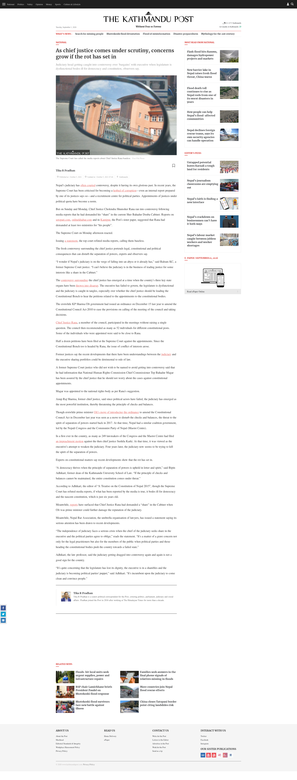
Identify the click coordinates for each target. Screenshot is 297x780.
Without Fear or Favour (148, 27)
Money (49, 4)
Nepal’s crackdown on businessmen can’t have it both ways (202, 220)
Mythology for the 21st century (218, 34)
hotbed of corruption (124, 190)
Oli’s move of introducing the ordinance (116, 412)
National (10, 4)
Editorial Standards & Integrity (68, 743)
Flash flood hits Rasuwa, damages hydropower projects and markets (202, 55)
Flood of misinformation (156, 34)
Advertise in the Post (160, 743)
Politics (20, 4)
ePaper (107, 739)
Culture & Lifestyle (72, 4)
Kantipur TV (230, 755)
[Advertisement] (116, 639)
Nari (219, 755)
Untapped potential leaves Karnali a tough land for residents (201, 166)
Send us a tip (157, 751)
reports (74, 504)
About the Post (61, 736)
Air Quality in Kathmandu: (230, 26)
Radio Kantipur (225, 755)
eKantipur (203, 755)
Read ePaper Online (195, 291)
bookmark (173, 165)
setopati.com (63, 220)
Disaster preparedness (185, 34)
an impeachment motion (69, 441)
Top (291, 756)
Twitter (204, 736)
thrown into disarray (87, 285)
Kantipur (105, 220)
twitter (3, 614)
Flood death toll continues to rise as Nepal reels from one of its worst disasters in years (201, 95)
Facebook (204, 739)
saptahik (208, 755)
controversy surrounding (74, 280)
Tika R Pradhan (65, 170)
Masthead (60, 739)
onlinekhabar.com (82, 220)
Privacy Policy (61, 751)
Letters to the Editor (160, 739)
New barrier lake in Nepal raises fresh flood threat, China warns (202, 73)
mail (3, 620)
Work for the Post (159, 747)
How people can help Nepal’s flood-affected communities (201, 115)
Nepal (214, 755)
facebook (3, 607)
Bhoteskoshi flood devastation (123, 34)
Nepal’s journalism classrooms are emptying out (202, 184)
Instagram (205, 743)
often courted (87, 185)
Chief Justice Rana (66, 322)
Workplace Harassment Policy (68, 747)
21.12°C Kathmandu (233, 23)
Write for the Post (159, 736)
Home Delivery (110, 736)
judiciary (166, 354)
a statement (71, 241)
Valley (30, 4)
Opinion (39, 4)
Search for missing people (89, 34)
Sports (58, 4)
